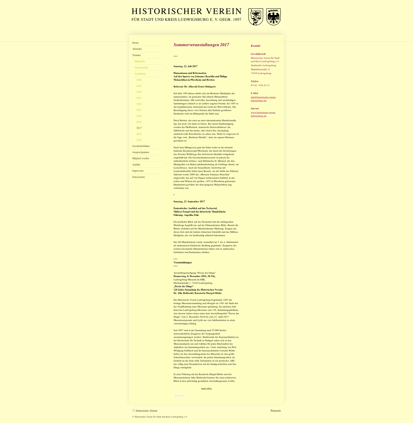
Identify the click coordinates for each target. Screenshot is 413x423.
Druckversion (142, 410)
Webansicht (275, 410)
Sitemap (153, 410)
